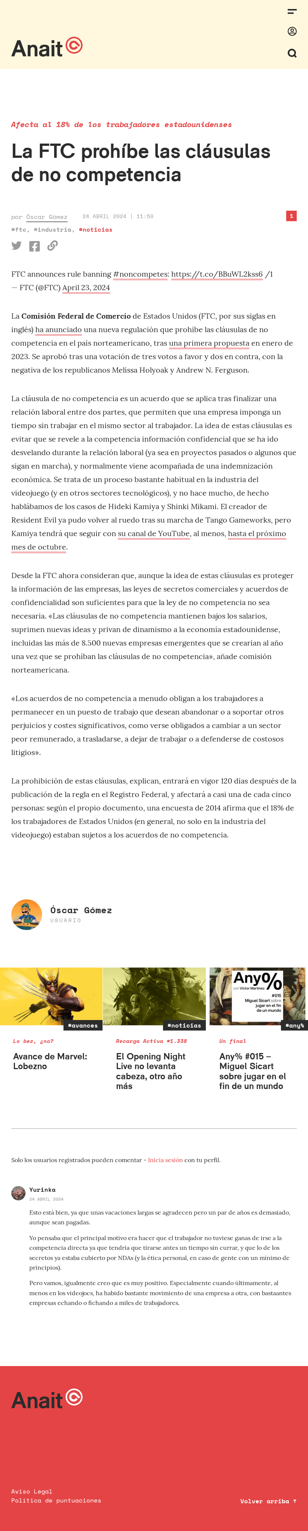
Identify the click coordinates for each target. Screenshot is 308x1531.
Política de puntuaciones (56, 1500)
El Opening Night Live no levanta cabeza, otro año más (151, 1071)
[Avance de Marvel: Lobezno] (51, 996)
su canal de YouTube (154, 533)
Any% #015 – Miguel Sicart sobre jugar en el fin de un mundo (252, 1071)
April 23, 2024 (86, 287)
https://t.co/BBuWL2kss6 (217, 274)
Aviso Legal (32, 1491)
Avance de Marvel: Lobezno (50, 1061)
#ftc (18, 229)
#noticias (96, 229)
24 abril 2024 (46, 1199)
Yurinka (42, 1189)
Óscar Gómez (47, 216)
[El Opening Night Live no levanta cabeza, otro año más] (154, 996)
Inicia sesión (166, 1160)
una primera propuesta (209, 343)
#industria (52, 229)
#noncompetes (140, 274)
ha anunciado (58, 329)
